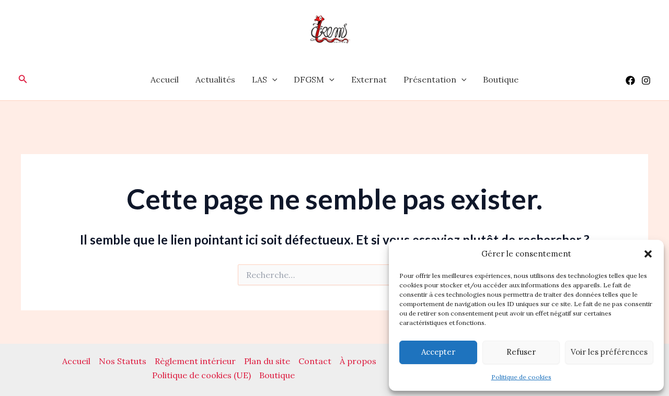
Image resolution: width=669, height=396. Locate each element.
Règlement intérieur (195, 361)
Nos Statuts (122, 361)
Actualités (215, 79)
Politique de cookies (521, 377)
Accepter (438, 352)
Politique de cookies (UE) (201, 375)
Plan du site (267, 361)
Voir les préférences (609, 352)
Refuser (521, 352)
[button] (648, 254)
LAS (259, 79)
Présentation (429, 79)
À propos (358, 361)
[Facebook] (630, 80)
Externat (369, 79)
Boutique (500, 79)
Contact (314, 361)
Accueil (165, 79)
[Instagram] (646, 80)
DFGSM (309, 79)
